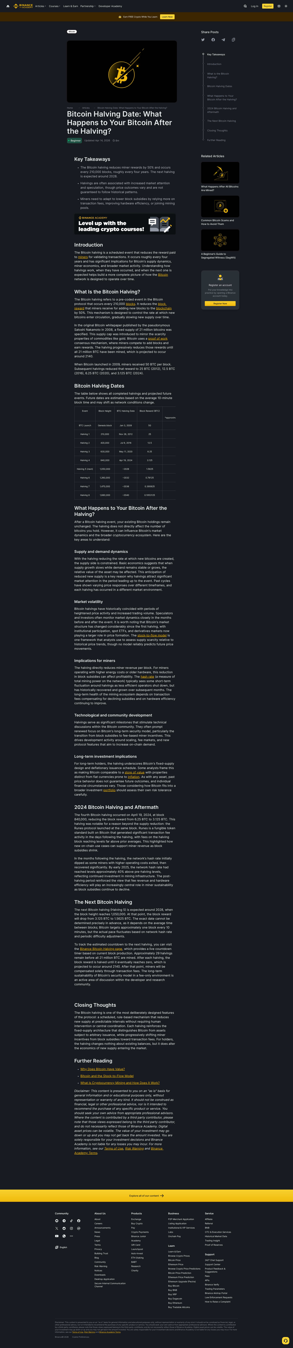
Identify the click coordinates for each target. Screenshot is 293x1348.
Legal (97, 1240)
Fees (207, 1276)
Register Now (220, 303)
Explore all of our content (144, 1195)
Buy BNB (172, 1290)
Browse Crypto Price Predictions (184, 1268)
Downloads (99, 1274)
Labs (170, 1232)
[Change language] (279, 6)
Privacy (98, 1249)
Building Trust (101, 1253)
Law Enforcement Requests (218, 1297)
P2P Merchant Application (181, 1219)
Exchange (136, 1219)
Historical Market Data (216, 1236)
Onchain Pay (174, 1236)
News (97, 1232)
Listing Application (177, 1223)
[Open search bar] (244, 6)
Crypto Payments (140, 1232)
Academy (136, 1240)
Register (268, 6)
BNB (207, 1227)
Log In (254, 6)
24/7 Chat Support (214, 1260)
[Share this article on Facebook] (213, 40)
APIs (207, 1280)
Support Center (212, 1264)
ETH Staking (137, 1257)
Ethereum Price (175, 1264)
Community (100, 1262)
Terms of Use (77, 1332)
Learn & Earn (174, 1251)
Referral (209, 1223)
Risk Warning (100, 1266)
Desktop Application (104, 1279)
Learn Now (167, 16)
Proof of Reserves (214, 1245)
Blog (96, 1257)
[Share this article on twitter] (203, 40)
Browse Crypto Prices (179, 1256)
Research (136, 1266)
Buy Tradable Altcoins (179, 1307)
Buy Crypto (137, 1223)
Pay (133, 1227)
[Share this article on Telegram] (223, 40)
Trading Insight (212, 1240)
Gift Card (135, 1245)
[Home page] (23, 6)
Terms (97, 1245)
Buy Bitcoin (173, 1285)
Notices (98, 1270)
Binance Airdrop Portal (216, 1293)
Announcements (102, 1227)
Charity (134, 1270)
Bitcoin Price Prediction (179, 1273)
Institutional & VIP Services (181, 1227)
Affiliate (208, 1219)
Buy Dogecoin (175, 1298)
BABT (134, 1262)
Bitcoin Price (174, 1260)
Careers (98, 1223)
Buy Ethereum (175, 1303)
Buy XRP (172, 1294)
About (97, 1219)
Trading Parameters (215, 1289)
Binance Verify (212, 1284)
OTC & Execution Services (218, 1232)
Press (97, 1236)
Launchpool (137, 1249)
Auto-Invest (137, 1253)
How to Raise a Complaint (217, 1301)
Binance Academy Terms (110, 1332)
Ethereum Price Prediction (181, 1277)
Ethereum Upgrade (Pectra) (182, 1281)
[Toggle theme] (286, 6)
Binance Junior (138, 1236)
